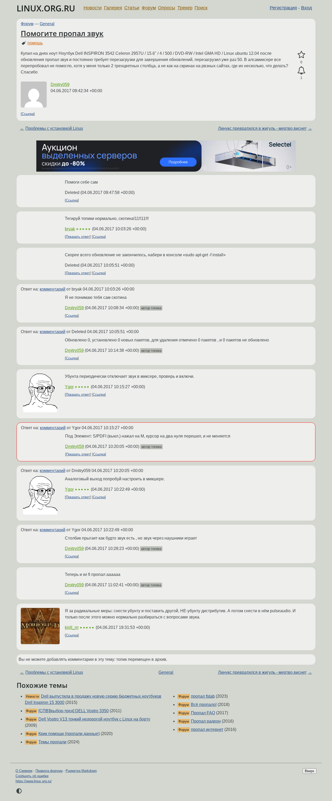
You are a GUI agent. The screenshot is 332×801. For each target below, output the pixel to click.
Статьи (131, 7)
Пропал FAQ (203, 713)
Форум (149, 7)
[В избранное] (301, 54)
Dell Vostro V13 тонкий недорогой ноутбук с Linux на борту (94, 719)
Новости (93, 7)
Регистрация (283, 7)
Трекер (184, 7)
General (47, 24)
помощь (35, 43)
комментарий (52, 289)
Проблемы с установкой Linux (54, 128)
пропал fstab (203, 696)
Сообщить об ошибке (32, 776)
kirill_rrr (72, 627)
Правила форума (49, 771)
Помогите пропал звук (62, 33)
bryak (70, 229)
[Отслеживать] (301, 70)
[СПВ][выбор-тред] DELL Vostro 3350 (73, 711)
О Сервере (24, 771)
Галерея (113, 7)
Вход (306, 7)
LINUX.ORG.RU (46, 8)
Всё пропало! (204, 704)
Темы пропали (52, 742)
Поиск (201, 7)
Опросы (166, 7)
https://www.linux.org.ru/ (34, 781)
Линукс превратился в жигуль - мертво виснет (262, 128)
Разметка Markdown (81, 771)
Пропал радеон (206, 721)
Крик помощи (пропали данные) (69, 733)
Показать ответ (78, 237)
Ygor (69, 387)
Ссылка (28, 114)
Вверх (309, 771)
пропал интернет (207, 729)
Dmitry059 (60, 84)
